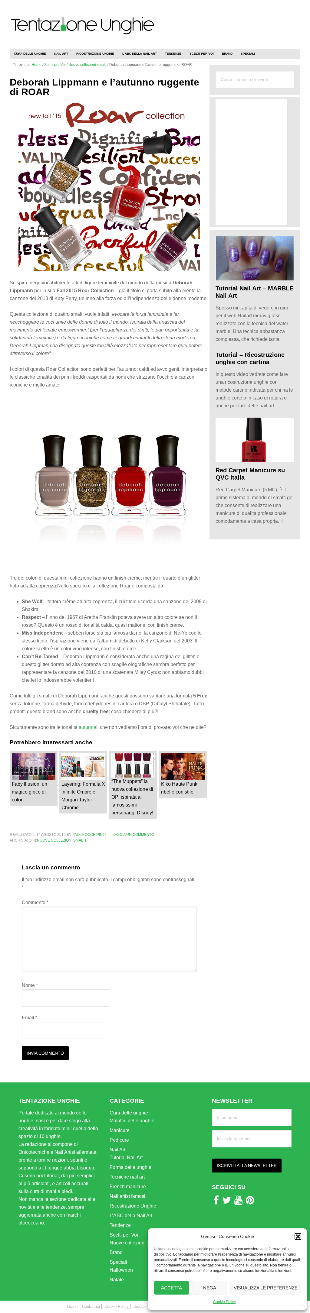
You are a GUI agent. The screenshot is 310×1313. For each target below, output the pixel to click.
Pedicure (119, 1140)
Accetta (171, 1287)
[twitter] (226, 1202)
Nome (30, 985)
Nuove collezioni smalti (61, 840)
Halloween (121, 1270)
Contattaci (91, 1306)
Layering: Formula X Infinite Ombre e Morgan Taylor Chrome (83, 795)
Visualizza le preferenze (266, 1287)
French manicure (128, 1186)
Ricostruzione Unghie (133, 1205)
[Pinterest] (250, 1202)
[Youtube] (238, 1202)
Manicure (120, 1130)
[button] (298, 1237)
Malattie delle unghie (132, 1120)
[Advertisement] (229, 21)
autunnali (89, 727)
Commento (35, 902)
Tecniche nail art (127, 1176)
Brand (116, 1252)
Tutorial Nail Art (126, 1157)
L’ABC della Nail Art (131, 1215)
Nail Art (117, 1149)
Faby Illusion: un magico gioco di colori (29, 791)
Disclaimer (143, 1306)
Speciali (118, 1262)
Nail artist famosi (127, 1196)
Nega (209, 1287)
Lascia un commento (133, 835)
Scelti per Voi (124, 1234)
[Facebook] (216, 1202)
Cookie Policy (224, 1302)
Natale (117, 1279)
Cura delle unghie (129, 1112)
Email (29, 1017)
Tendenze (120, 1225)
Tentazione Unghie (82, 31)
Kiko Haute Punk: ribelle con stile (180, 787)
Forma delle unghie (130, 1167)
